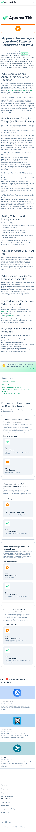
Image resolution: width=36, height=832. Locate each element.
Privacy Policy (5, 812)
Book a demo (5, 312)
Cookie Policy (5, 806)
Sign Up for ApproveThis (9, 382)
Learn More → (30, 369)
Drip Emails (25, 53)
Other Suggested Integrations (11, 393)
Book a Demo (6, 384)
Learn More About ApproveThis (11, 387)
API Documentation (7, 796)
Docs (2, 793)
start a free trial (8, 315)
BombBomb (23, 90)
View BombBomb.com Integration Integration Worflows (15, 390)
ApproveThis (12, 90)
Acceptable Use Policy (8, 809)
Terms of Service (6, 802)
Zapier (31, 90)
